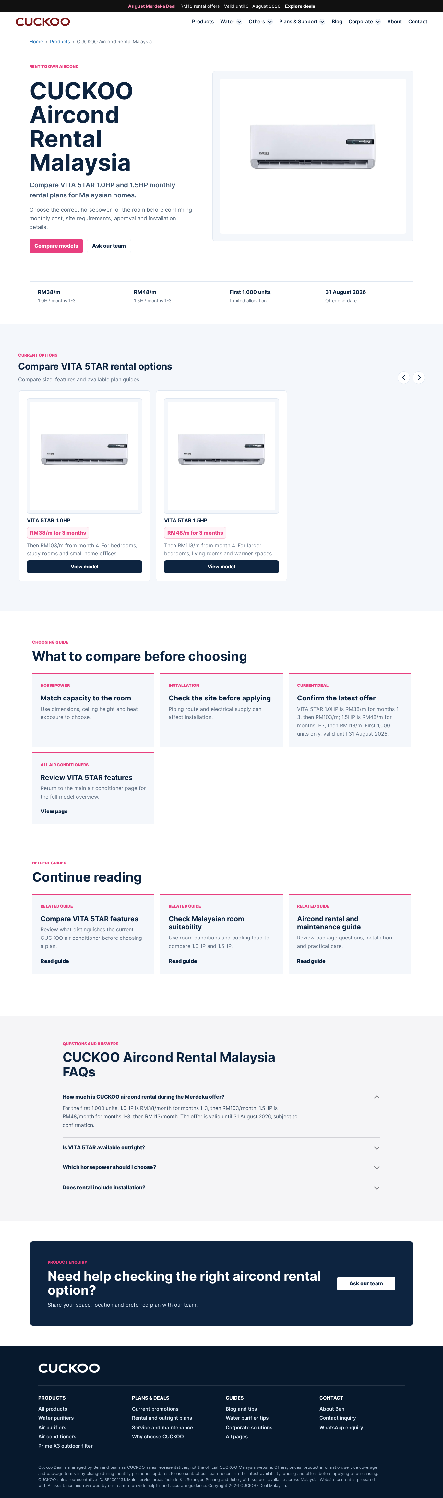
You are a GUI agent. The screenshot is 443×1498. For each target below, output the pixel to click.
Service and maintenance (162, 1427)
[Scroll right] (419, 377)
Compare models (56, 246)
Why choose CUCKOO (158, 1436)
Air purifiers (52, 1427)
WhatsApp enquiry (341, 1427)
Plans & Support (298, 22)
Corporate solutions (249, 1427)
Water (227, 22)
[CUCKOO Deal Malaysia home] (43, 22)
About (394, 22)
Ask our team (109, 246)
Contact (417, 22)
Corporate (361, 22)
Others (257, 22)
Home (36, 41)
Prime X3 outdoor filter (65, 1446)
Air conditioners (57, 1436)
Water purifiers (56, 1418)
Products (203, 22)
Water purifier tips (247, 1418)
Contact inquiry (337, 1418)
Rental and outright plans (162, 1418)
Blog (337, 22)
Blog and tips (241, 1409)
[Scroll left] (404, 377)
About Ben (331, 1409)
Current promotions (155, 1409)
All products (52, 1409)
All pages (237, 1436)
